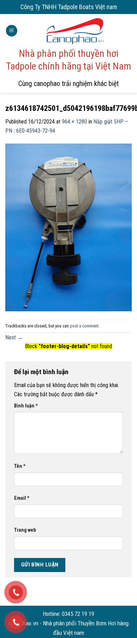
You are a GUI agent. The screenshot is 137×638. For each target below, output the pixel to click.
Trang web (25, 530)
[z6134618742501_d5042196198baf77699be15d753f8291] (68, 227)
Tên (20, 466)
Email (22, 498)
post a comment (84, 325)
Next (14, 337)
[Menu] (11, 30)
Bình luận (26, 406)
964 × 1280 (74, 121)
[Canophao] (74, 30)
